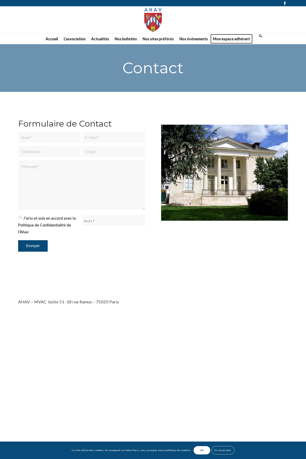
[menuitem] (52, 39)
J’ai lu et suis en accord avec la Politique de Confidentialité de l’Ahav (47, 225)
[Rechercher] (259, 36)
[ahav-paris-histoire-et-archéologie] (153, 19)
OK (202, 450)
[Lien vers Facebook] (285, 3)
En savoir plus (222, 450)
